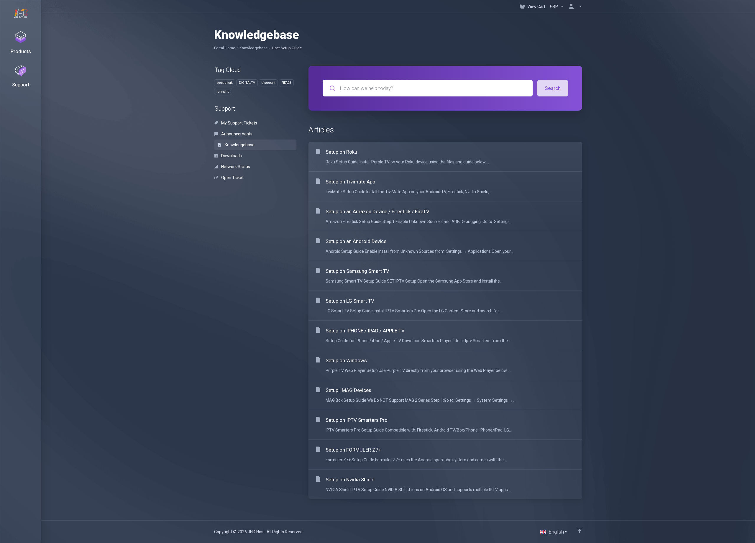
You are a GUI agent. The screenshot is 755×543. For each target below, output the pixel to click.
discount (268, 83)
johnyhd (223, 91)
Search (553, 88)
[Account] (574, 6)
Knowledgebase (253, 48)
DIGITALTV (247, 83)
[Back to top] (579, 530)
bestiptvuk (225, 83)
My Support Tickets (238, 123)
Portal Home (224, 48)
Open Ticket (232, 177)
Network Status (235, 166)
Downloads (231, 155)
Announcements (236, 134)
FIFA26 (286, 83)
